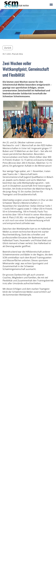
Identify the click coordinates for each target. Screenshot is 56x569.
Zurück (7, 47)
